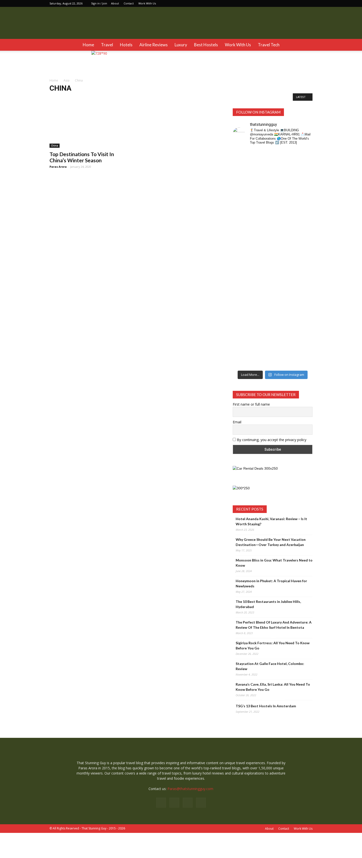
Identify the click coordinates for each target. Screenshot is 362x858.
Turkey (213, 98)
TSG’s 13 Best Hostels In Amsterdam (266, 706)
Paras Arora (58, 166)
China (73, 98)
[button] (307, 45)
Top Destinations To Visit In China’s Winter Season (81, 157)
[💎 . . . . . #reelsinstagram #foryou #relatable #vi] (304, 319)
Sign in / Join (99, 3)
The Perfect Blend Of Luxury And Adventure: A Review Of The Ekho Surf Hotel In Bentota (274, 624)
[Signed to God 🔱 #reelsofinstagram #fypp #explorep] (242, 269)
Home (88, 44)
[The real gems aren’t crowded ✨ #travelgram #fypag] (242, 330)
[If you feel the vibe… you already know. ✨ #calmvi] (283, 176)
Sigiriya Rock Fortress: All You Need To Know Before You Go (273, 645)
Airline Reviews (153, 44)
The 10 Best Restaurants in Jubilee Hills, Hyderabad (268, 604)
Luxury (181, 44)
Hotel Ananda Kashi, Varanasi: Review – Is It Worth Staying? (271, 521)
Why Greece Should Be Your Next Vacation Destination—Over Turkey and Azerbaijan (271, 542)
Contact (129, 3)
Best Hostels (206, 44)
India (85, 98)
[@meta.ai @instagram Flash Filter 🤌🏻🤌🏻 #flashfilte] (262, 276)
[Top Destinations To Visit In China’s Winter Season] (89, 128)
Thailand (198, 98)
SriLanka (181, 98)
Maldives (134, 98)
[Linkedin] (300, 3)
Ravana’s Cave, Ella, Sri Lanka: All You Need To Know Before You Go (273, 687)
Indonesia (100, 98)
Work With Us (147, 3)
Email (237, 422)
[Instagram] (292, 3)
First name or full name (251, 404)
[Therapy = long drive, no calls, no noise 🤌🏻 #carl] (242, 200)
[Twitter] (309, 3)
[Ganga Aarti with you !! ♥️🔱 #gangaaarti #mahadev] (262, 325)
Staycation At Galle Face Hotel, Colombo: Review (270, 666)
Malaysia (117, 98)
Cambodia (58, 98)
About (115, 3)
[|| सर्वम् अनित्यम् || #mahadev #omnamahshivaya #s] (304, 269)
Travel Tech (269, 44)
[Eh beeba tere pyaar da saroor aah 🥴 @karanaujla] (304, 179)
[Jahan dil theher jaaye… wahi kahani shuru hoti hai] (283, 335)
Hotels (126, 44)
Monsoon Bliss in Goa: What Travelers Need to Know (274, 562)
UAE (226, 98)
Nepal (149, 98)
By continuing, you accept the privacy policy (271, 439)
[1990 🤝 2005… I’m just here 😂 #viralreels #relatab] (283, 274)
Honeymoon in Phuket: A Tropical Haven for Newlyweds (271, 583)
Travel (107, 44)
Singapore (164, 98)
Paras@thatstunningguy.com (190, 788)
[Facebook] (284, 3)
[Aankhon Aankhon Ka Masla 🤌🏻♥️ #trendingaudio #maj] (262, 200)
